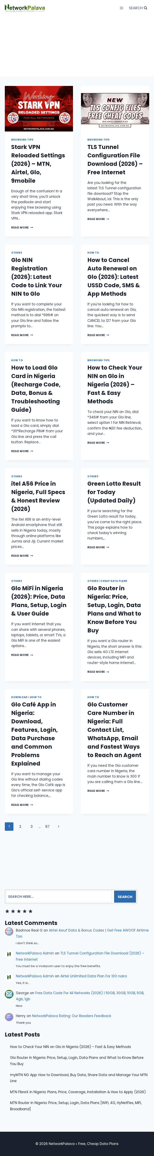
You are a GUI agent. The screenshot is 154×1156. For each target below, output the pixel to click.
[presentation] (39, 109)
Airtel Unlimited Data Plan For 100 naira (93, 976)
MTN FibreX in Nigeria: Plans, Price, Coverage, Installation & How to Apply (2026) (78, 1092)
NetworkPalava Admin (35, 953)
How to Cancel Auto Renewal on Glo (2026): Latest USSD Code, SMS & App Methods (113, 277)
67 (47, 826)
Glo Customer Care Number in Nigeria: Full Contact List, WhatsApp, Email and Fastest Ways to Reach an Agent (114, 730)
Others (16, 252)
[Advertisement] (77, 46)
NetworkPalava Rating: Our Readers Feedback (71, 1015)
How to (93, 252)
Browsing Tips (22, 139)
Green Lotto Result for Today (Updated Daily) (114, 492)
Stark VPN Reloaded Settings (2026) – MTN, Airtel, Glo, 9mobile (38, 164)
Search (125, 896)
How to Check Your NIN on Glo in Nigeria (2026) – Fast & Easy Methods (114, 384)
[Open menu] (121, 8)
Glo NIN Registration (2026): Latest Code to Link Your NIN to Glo (36, 277)
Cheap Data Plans (113, 581)
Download (19, 697)
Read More (22, 227)
